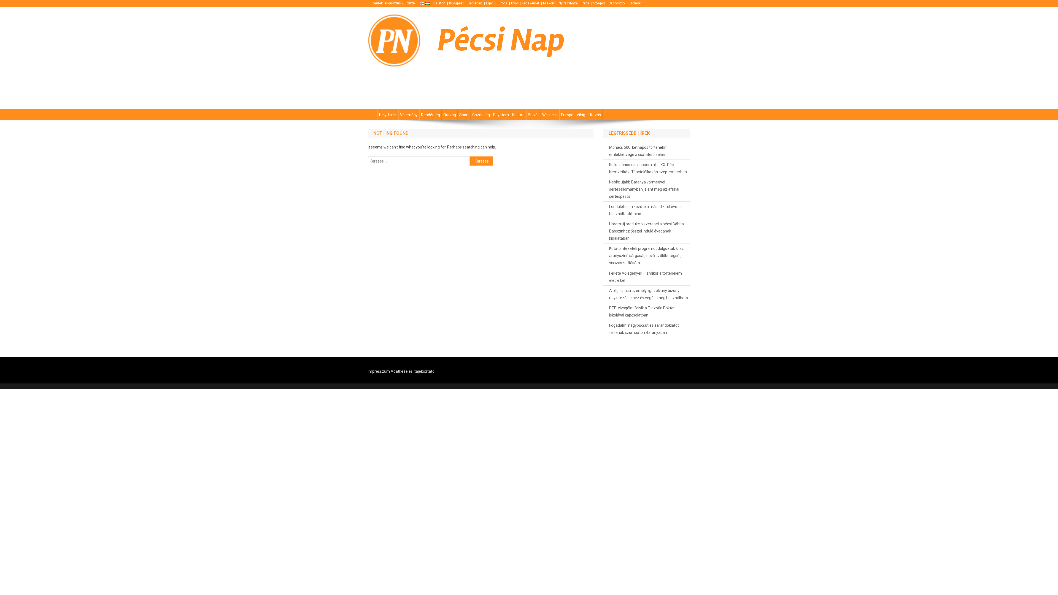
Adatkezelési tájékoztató (412, 371)
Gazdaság (481, 115)
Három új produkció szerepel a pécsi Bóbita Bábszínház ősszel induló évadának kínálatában (646, 231)
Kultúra (518, 115)
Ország (449, 115)
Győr (514, 3)
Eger (489, 3)
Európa (502, 3)
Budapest (456, 3)
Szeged (599, 3)
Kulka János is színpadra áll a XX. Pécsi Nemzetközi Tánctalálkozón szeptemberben (648, 168)
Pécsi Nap (501, 40)
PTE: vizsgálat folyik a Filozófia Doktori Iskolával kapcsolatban (642, 311)
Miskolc (549, 3)
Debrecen (475, 3)
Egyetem (501, 115)
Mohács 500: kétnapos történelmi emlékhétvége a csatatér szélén (638, 151)
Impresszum (379, 371)
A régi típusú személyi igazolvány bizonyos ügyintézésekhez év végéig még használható (648, 294)
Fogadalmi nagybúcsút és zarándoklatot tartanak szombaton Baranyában (644, 329)
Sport (464, 115)
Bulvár (533, 115)
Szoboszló (617, 3)
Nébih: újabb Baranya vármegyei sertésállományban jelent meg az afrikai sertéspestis (644, 189)
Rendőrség (430, 115)
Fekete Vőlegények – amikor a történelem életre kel (645, 277)
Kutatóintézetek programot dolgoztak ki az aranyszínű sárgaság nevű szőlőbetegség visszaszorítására (646, 255)
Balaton (439, 3)
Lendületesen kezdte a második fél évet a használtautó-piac (645, 210)
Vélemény (409, 115)
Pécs (585, 3)
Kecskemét (530, 3)
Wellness (550, 115)
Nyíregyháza (568, 3)
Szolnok (634, 3)
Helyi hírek (388, 115)
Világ (581, 115)
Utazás (595, 115)
